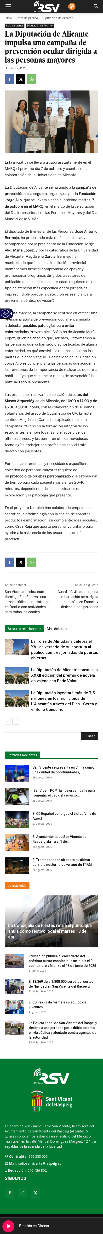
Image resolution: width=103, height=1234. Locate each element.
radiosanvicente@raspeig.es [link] (39, 1163)
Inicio (8, 18)
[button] (89, 736)
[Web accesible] (5, 316)
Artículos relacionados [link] (24, 629)
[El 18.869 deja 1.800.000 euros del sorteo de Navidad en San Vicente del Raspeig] (14, 986)
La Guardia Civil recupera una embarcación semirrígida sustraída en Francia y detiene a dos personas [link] (75, 599)
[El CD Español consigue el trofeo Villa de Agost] (17, 819)
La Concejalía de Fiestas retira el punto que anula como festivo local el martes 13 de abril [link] (50, 931)
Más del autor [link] (57, 629)
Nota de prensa (27, 18)
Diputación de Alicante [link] (39, 25)
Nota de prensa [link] (14, 25)
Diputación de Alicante (57, 18)
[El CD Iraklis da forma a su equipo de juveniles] (14, 1007)
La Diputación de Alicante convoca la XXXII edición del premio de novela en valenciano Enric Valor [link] (64, 675)
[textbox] (49, 736)
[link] (9, 79)
